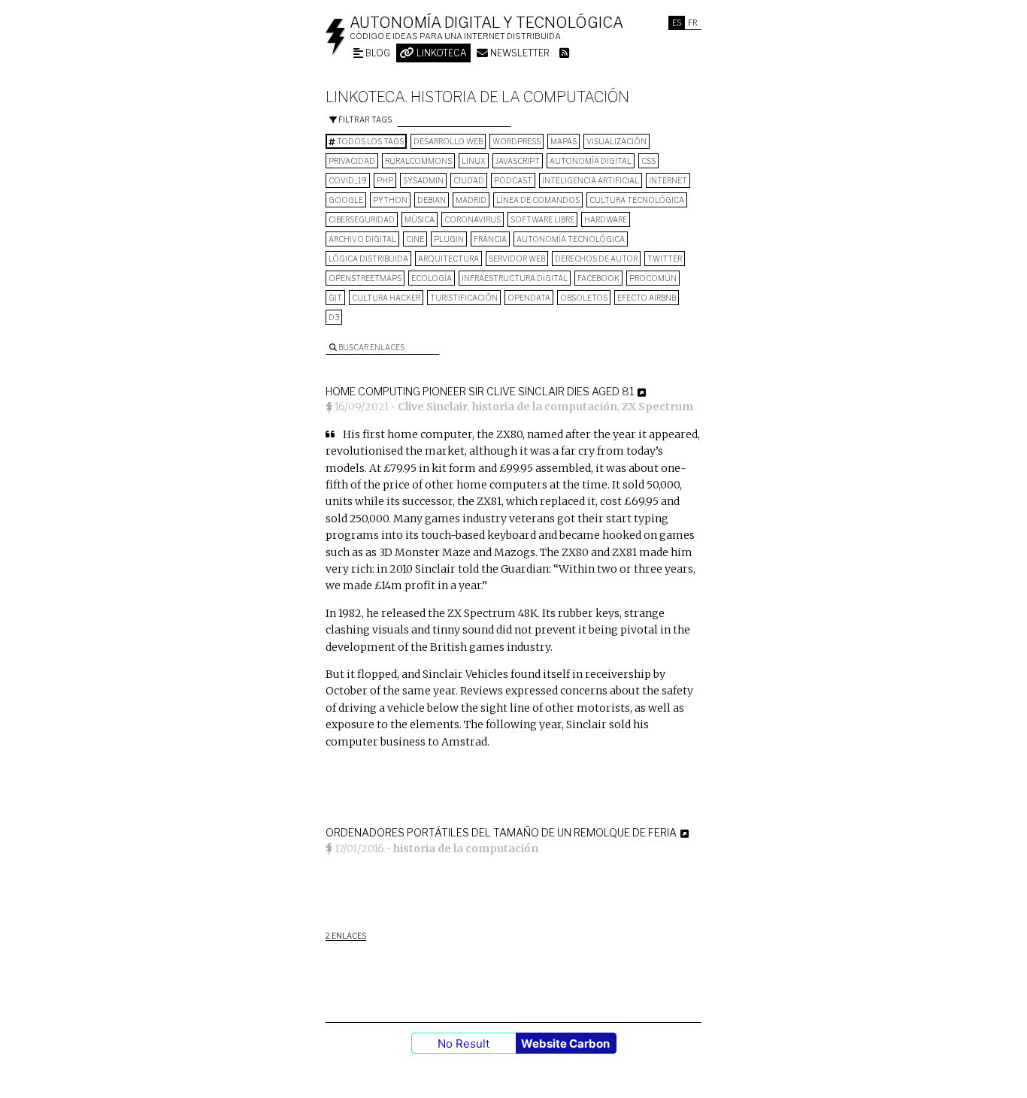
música (419, 219)
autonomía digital (591, 160)
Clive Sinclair (433, 406)
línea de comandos (538, 199)
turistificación (464, 297)
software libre (542, 219)
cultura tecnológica (636, 199)
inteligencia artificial (590, 180)
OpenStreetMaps (365, 278)
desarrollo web (448, 141)
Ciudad (468, 180)
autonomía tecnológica (571, 238)
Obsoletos (583, 297)
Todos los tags (369, 141)
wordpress (516, 141)
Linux (474, 160)
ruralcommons (418, 160)
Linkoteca (440, 53)
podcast (513, 180)
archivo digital (362, 238)
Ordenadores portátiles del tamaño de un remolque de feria (501, 832)
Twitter (664, 258)
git (335, 297)
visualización (616, 141)
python (390, 199)
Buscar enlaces (370, 347)
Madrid (471, 199)
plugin (449, 238)
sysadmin (423, 180)
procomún (653, 278)
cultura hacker (386, 297)
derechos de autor (596, 258)
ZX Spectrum (657, 406)
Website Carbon (565, 1043)
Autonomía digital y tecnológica (486, 23)
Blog (376, 53)
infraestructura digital (515, 278)
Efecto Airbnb (646, 297)
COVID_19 (348, 180)
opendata (528, 297)
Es (676, 22)
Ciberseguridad (362, 219)
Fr (693, 22)
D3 (334, 317)
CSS (648, 160)
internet (668, 180)
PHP (385, 180)
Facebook (598, 278)
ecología (431, 278)
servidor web (517, 258)
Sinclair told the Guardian (482, 569)
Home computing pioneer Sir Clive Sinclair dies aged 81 (480, 391)
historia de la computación (544, 406)
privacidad (352, 160)
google (346, 199)
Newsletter (519, 53)
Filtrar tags (364, 119)
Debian (431, 199)
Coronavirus (472, 219)
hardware (605, 219)
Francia (490, 238)
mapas (563, 141)
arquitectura (448, 258)
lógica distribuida (368, 258)
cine (415, 238)
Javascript (517, 160)
